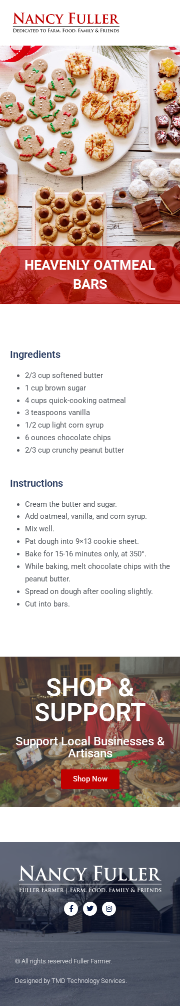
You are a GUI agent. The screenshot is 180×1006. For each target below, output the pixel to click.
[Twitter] (90, 909)
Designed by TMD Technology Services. (71, 980)
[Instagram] (109, 909)
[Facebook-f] (71, 909)
